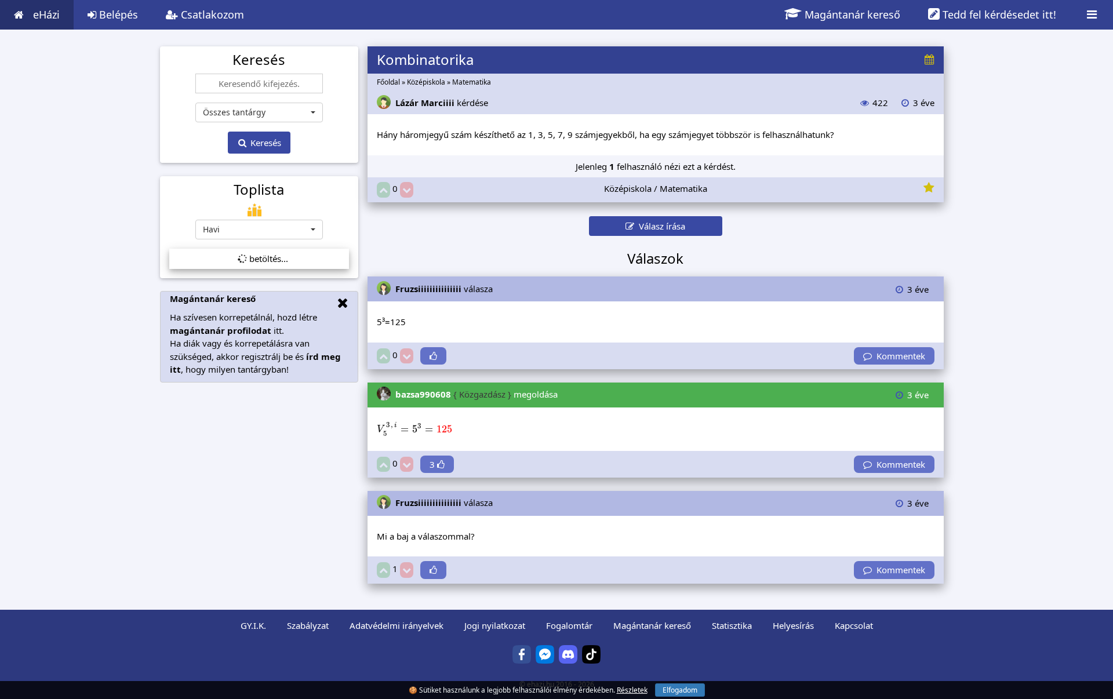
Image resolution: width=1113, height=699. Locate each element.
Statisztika (732, 625)
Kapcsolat (854, 625)
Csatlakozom (211, 14)
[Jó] (383, 190)
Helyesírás (793, 625)
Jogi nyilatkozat (494, 625)
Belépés (117, 14)
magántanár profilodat (220, 330)
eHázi (46, 14)
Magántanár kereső (851, 14)
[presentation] (414, 429)
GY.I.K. (253, 625)
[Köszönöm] (433, 356)
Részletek (632, 690)
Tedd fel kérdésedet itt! (998, 14)
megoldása (476, 394)
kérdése (441, 102)
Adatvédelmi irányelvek (396, 625)
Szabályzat (308, 625)
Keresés (264, 142)
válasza (444, 288)
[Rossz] (406, 190)
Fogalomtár (569, 625)
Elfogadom (680, 690)
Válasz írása (659, 226)
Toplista (259, 189)
